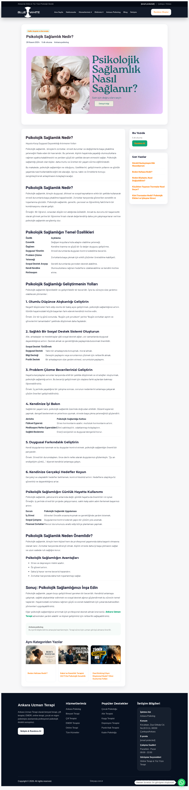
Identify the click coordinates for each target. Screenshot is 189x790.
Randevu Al (139, 143)
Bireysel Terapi (72, 714)
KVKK (160, 781)
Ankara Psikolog (113, 12)
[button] (181, 782)
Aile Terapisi (107, 714)
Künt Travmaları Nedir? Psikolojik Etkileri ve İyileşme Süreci (147, 196)
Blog (125, 12)
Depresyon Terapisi (110, 723)
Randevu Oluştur (161, 12)
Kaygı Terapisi (108, 718)
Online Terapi (72, 728)
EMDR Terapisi (73, 723)
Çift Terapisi (71, 718)
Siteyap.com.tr (96, 781)
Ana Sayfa (58, 12)
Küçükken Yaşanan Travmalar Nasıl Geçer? (148, 188)
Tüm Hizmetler (72, 732)
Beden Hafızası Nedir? (142, 172)
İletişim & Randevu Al (30, 731)
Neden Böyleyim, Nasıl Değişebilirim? (142, 179)
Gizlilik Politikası (148, 781)
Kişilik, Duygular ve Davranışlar (38, 31)
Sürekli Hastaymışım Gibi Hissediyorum (143, 164)
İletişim (133, 12)
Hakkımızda (71, 12)
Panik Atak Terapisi (110, 728)
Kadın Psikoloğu (109, 732)
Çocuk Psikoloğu (109, 709)
